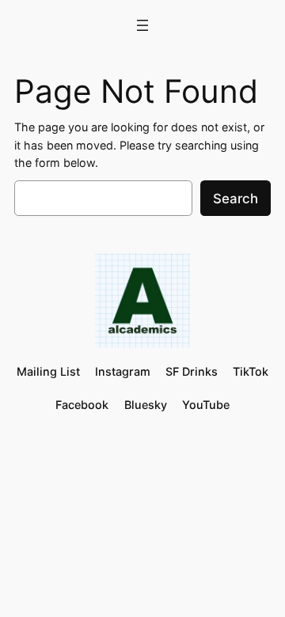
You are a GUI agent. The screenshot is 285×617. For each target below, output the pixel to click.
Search (235, 198)
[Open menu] (142, 25)
